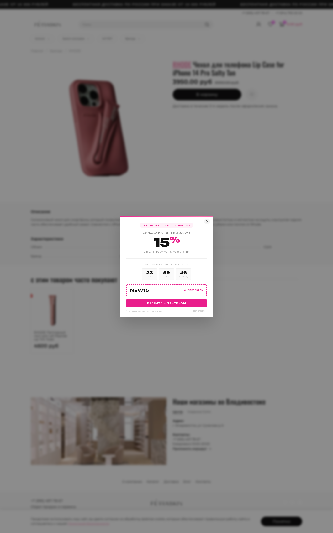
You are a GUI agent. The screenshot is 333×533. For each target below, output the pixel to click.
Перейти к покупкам (166, 303)
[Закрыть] (207, 221)
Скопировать (193, 290)
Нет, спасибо (199, 311)
